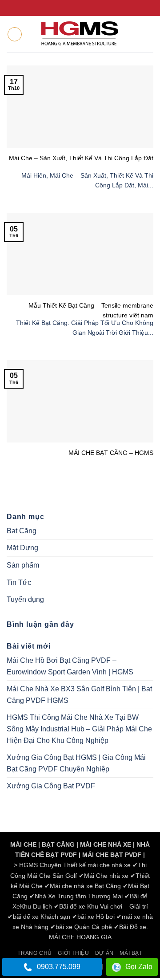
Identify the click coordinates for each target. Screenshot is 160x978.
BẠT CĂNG (58, 844)
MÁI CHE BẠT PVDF (111, 854)
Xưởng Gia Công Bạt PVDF (51, 786)
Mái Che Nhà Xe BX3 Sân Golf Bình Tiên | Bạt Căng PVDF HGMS (79, 694)
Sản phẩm (23, 565)
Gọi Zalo (138, 966)
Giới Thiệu (73, 953)
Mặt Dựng (22, 548)
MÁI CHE (23, 844)
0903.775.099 (58, 966)
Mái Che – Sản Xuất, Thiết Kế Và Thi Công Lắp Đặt (81, 158)
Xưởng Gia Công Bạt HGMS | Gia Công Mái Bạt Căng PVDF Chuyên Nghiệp (76, 763)
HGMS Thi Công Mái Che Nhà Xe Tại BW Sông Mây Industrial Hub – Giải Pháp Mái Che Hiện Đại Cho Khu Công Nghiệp (79, 729)
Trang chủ (34, 953)
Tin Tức (19, 582)
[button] (15, 34)
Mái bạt (131, 953)
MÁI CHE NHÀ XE (105, 844)
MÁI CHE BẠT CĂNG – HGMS (110, 452)
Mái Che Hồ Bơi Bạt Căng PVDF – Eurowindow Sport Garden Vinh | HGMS (70, 666)
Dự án (104, 953)
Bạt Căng (21, 531)
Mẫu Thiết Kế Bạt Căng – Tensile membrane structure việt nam (90, 310)
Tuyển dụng (25, 599)
